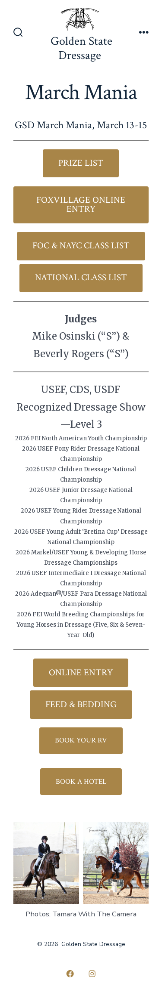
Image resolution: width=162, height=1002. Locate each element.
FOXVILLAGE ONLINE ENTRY (80, 204)
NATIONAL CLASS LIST (81, 277)
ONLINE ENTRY (81, 672)
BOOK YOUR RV (81, 740)
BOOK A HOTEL (81, 781)
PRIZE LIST (80, 163)
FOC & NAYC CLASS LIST (81, 245)
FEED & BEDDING (81, 704)
